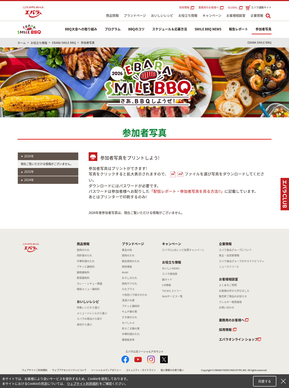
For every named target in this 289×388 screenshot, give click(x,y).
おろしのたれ (129, 278)
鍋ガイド (167, 279)
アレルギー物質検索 (230, 302)
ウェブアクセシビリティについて (69, 370)
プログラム (113, 29)
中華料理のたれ (86, 261)
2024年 (29, 180)
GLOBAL (233, 7)
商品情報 (112, 15)
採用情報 (184, 7)
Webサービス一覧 (172, 296)
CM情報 (166, 285)
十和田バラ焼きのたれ (134, 295)
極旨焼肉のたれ (131, 261)
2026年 (29, 156)
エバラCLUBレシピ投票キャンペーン (183, 250)
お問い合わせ (226, 307)
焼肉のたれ (83, 250)
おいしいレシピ (162, 15)
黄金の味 (127, 250)
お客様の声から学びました (234, 291)
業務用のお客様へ (208, 7)
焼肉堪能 (127, 267)
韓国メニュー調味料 (88, 289)
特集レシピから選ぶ (88, 307)
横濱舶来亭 (128, 340)
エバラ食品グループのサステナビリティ (241, 261)
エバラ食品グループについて (235, 250)
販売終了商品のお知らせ (233, 296)
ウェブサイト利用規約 (83, 383)
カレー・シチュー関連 (89, 283)
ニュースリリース (229, 267)
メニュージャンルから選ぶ (92, 313)
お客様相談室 (235, 15)
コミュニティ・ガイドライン (141, 370)
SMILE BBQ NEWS (208, 29)
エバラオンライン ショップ (238, 339)
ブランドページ (135, 15)
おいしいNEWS (170, 268)
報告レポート (238, 29)
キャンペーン (211, 15)
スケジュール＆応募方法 (169, 29)
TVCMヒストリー (172, 291)
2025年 (29, 171)
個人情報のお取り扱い (172, 370)
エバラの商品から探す (89, 319)
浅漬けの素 (128, 300)
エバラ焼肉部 (169, 274)
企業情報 (256, 15)
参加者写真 (263, 29)
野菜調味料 (83, 278)
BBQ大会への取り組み (81, 29)
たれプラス (128, 289)
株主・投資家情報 (229, 255)
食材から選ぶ (84, 324)
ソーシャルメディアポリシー (106, 370)
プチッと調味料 (86, 267)
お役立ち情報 (187, 15)
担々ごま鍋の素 (131, 328)
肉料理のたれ (84, 255)
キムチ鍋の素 (129, 311)
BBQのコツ (136, 29)
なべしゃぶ (128, 323)
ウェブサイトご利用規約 (34, 370)
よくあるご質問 (228, 285)
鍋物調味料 (83, 272)
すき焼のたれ (129, 317)
